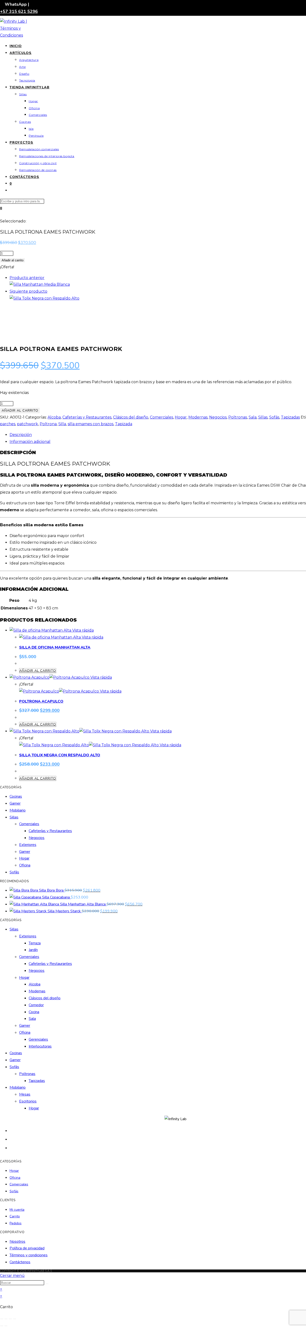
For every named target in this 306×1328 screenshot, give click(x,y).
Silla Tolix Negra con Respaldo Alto (59, 755)
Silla (62, 424)
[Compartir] (10, 1318)
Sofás (274, 417)
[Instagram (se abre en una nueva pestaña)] (12, 1147)
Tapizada (123, 424)
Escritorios (28, 1101)
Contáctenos (20, 1262)
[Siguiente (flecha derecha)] (6, 1325)
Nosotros (17, 1241)
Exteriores (27, 844)
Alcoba (54, 417)
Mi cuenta (17, 1209)
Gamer (15, 803)
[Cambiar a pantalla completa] (6, 1318)
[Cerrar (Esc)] (14, 1318)
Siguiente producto (28, 291)
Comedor (36, 1005)
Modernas (198, 417)
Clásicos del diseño (130, 417)
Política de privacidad (27, 1248)
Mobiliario (18, 810)
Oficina (24, 865)
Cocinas (16, 796)
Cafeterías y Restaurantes (86, 417)
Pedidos (16, 1223)
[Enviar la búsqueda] (47, 1283)
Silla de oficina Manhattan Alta (54, 647)
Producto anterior (27, 277)
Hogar (181, 417)
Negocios (218, 417)
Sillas (263, 417)
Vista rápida (82, 630)
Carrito (15, 1216)
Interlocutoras (40, 1046)
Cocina (34, 1012)
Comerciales (161, 417)
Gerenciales (38, 1039)
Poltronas (237, 417)
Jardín (33, 949)
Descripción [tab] (21, 434)
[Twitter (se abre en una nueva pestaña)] (12, 1130)
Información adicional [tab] (30, 441)
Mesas (24, 1094)
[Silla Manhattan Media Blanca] (40, 284)
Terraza (35, 943)
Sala (253, 417)
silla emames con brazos (90, 424)
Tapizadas (290, 417)
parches (7, 424)
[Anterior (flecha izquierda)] (1, 1325)
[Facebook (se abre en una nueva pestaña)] (12, 1139)
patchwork (27, 424)
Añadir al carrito (12, 260)
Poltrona (48, 424)
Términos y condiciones (29, 1255)
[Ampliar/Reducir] (1, 1318)
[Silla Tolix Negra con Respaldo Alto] (44, 298)
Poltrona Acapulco (41, 701)
